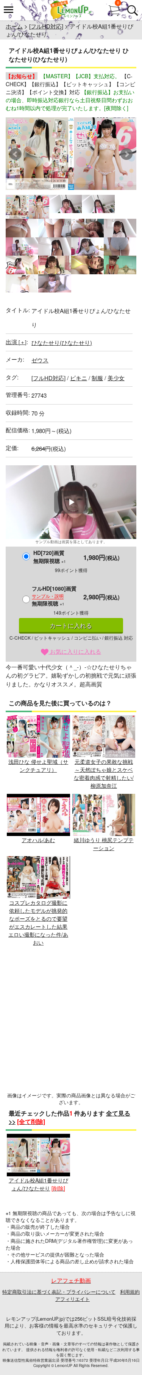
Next (126, 154)
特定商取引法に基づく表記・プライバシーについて (58, 1291)
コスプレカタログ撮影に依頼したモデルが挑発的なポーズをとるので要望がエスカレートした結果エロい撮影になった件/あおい (38, 922)
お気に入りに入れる (74, 651)
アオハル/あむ (38, 840)
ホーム (14, 26)
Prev (15, 154)
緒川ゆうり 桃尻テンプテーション (104, 844)
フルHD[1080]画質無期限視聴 (54, 596)
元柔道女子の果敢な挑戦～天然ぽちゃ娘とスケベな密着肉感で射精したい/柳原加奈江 (104, 773)
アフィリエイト (72, 1298)
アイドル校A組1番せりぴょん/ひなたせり (38, 1184)
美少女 (116, 378)
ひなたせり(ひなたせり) (61, 342)
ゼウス (39, 360)
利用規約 (130, 1291)
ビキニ (78, 378)
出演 (16, 342)
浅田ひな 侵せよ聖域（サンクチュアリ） (38, 765)
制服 (97, 378)
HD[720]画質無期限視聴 (49, 556)
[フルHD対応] (46, 26)
